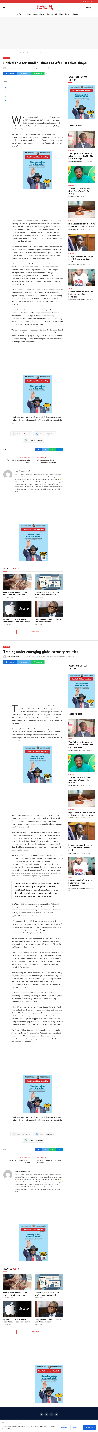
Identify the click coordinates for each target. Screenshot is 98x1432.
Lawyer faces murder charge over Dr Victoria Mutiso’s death (80, 259)
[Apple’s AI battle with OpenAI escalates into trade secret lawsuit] (17, 609)
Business (28, 14)
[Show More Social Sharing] (47, 73)
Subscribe (89, 7)
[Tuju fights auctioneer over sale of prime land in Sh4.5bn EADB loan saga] (81, 139)
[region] (49, 1426)
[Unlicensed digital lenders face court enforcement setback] (49, 582)
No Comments (42, 68)
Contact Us (76, 14)
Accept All (89, 1427)
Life (56, 14)
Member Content (64, 14)
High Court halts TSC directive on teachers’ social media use (81, 224)
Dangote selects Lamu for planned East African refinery (48, 620)
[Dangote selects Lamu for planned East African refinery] (49, 609)
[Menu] (4, 7)
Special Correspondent (78, 299)
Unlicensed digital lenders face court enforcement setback (47, 593)
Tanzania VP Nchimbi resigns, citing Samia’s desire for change (81, 191)
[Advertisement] (49, 33)
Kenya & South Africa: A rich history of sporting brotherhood (80, 294)
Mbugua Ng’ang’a (75, 161)
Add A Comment (33, 631)
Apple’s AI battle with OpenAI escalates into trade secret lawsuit (17, 620)
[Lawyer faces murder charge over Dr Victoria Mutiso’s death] (81, 242)
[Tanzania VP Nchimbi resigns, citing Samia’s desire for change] (81, 174)
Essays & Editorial (38, 14)
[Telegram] (5, 100)
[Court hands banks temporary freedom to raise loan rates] (17, 582)
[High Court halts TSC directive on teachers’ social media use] (81, 209)
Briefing (19, 14)
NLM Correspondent (15, 68)
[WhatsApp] (5, 96)
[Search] (94, 1)
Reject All (76, 1427)
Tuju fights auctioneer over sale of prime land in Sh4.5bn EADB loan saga (81, 156)
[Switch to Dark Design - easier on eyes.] (92, 1)
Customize (63, 1427)
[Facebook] (5, 87)
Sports (70, 288)
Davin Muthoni (74, 196)
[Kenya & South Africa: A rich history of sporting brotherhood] (81, 277)
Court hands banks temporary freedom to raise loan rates (15, 593)
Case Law (50, 14)
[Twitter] (5, 91)
